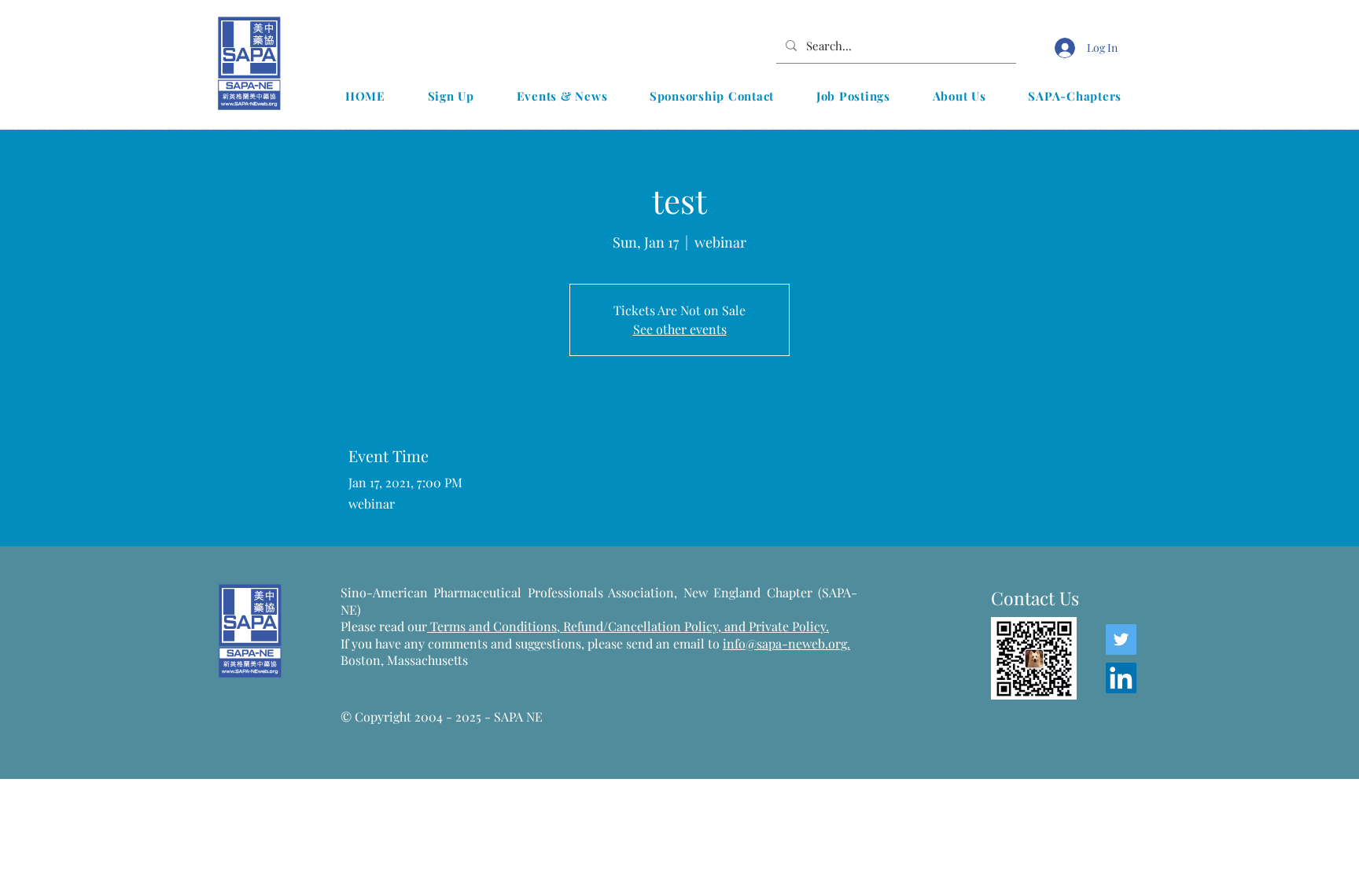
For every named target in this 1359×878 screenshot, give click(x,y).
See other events (680, 329)
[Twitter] (1121, 639)
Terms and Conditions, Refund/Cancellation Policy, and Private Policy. (628, 626)
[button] (562, 96)
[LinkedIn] (1121, 678)
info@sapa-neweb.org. (786, 643)
